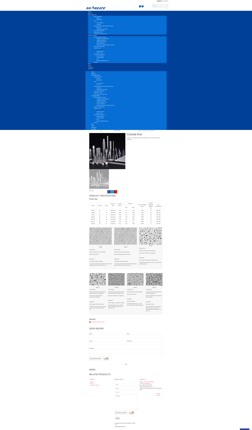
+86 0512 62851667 (145, 383)
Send (126, 364)
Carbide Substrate (101, 40)
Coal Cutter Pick (101, 43)
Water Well (99, 19)
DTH (95, 21)
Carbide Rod (100, 49)
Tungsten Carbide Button (103, 38)
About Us (93, 73)
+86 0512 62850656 (148, 382)
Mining (98, 18)
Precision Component (99, 46)
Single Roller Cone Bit (102, 29)
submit (117, 418)
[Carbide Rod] (107, 151)
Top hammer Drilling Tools (100, 33)
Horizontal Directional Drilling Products (103, 26)
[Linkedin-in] (142, 6)
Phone (128, 333)
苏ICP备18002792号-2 (120, 426)
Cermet (96, 62)
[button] (126, 70)
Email (91, 341)
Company (129, 341)
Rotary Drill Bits (98, 16)
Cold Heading (100, 57)
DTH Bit (98, 24)
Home (92, 72)
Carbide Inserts (100, 51)
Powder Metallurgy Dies (102, 60)
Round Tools (100, 52)
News (92, 124)
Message (91, 348)
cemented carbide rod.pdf (98, 322)
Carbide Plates (100, 56)
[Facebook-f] (140, 6)
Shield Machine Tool (102, 41)
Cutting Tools (145, 130)
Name (90, 333)
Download (90, 68)
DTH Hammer (100, 22)
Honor (92, 125)
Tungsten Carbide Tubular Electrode (106, 45)
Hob (98, 59)
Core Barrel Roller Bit (99, 30)
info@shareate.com (148, 386)
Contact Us (93, 127)
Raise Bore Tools (98, 32)
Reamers (99, 27)
